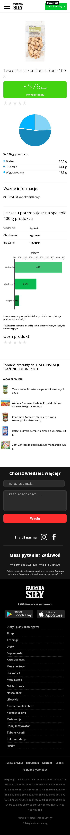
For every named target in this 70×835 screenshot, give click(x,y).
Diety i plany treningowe (23, 627)
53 (60, 789)
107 (35, 809)
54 (64, 789)
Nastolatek (14, 693)
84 (43, 799)
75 (13, 799)
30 (43, 784)
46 (36, 789)
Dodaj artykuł (14, 762)
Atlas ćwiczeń (16, 660)
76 (16, 799)
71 (60, 794)
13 (47, 779)
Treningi (12, 640)
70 (57, 794)
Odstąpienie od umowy (35, 823)
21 (13, 784)
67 (47, 794)
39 (13, 789)
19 (6, 784)
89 (60, 799)
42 (23, 789)
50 (50, 789)
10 (37, 779)
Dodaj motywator (18, 726)
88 (57, 799)
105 (62, 804)
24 (23, 784)
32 (50, 784)
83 (40, 799)
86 (50, 799)
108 (40, 809)
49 (47, 789)
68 (50, 794)
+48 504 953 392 (20, 564)
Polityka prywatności (35, 769)
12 (44, 779)
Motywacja (14, 719)
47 (40, 789)
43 (26, 789)
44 (30, 789)
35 (60, 784)
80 (30, 799)
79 (26, 799)
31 (47, 784)
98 (31, 804)
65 (40, 794)
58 (16, 794)
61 (26, 794)
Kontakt (47, 762)
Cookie (60, 762)
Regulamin (32, 762)
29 (40, 784)
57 (13, 794)
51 (53, 789)
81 (33, 799)
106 (30, 809)
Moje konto (14, 680)
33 (53, 784)
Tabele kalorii (16, 732)
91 (7, 804)
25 (26, 784)
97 (27, 804)
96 (24, 804)
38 (9, 789)
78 (23, 799)
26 (30, 784)
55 (6, 794)
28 (36, 784)
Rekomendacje (16, 739)
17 (61, 779)
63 (33, 794)
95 (20, 804)
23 (19, 784)
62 (30, 794)
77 (19, 799)
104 (57, 804)
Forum (11, 746)
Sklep (10, 633)
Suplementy (15, 653)
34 (57, 784)
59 (19, 794)
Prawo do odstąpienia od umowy (35, 817)
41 (19, 789)
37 (6, 789)
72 (64, 794)
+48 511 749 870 (49, 564)
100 (38, 804)
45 (33, 789)
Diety (10, 646)
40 (16, 789)
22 (16, 784)
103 (53, 804)
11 (40, 779)
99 (34, 804)
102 (48, 804)
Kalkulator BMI (16, 713)
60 (23, 794)
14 (51, 779)
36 (64, 784)
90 (64, 799)
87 (53, 799)
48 (43, 789)
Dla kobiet (13, 673)
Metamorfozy (16, 666)
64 (36, 794)
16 (57, 779)
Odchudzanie (15, 686)
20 (9, 784)
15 (54, 779)
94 (17, 804)
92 (10, 804)
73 (6, 799)
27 (33, 784)
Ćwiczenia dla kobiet (20, 706)
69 (53, 794)
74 (9, 799)
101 (43, 804)
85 (47, 799)
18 (64, 779)
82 (36, 799)
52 (57, 789)
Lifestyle (12, 699)
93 (14, 804)
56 (9, 794)
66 (43, 794)
